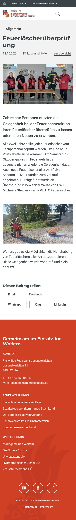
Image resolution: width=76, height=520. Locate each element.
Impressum (46, 506)
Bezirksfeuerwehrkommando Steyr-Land (29, 408)
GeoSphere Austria (15, 450)
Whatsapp (14, 304)
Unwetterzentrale (14, 456)
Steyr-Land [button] (18, 3)
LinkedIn (60, 304)
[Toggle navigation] (68, 13)
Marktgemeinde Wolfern (18, 444)
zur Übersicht (62, 53)
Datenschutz (30, 506)
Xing (38, 304)
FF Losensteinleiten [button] (43, 3)
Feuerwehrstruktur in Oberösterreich (26, 421)
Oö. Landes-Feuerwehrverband (22, 415)
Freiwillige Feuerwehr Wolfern (22, 402)
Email (11, 294)
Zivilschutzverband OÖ (17, 469)
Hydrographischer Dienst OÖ (21, 463)
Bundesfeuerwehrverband (19, 427)
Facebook (35, 294)
